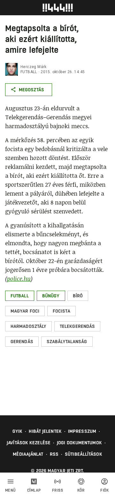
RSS (54, 454)
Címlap (34, 490)
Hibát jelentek (45, 431)
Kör (81, 490)
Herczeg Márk (33, 67)
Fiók (104, 490)
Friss (57, 490)
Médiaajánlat (28, 454)
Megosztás (31, 89)
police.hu (19, 278)
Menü (10, 490)
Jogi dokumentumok (79, 442)
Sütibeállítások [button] (83, 454)
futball (28, 72)
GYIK (17, 431)
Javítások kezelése (28, 442)
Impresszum (82, 431)
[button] (19, 296)
